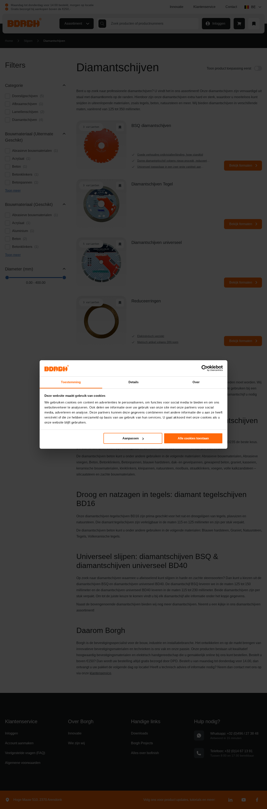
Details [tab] (133, 382)
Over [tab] (196, 382)
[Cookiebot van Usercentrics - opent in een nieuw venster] (204, 368)
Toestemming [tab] (71, 382)
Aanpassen (130, 438)
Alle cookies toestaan (193, 438)
